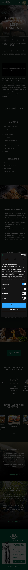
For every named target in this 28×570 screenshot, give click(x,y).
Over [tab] (23, 259)
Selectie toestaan (14, 309)
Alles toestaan (14, 305)
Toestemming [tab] (5, 259)
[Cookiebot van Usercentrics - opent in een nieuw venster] (19, 255)
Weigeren (14, 314)
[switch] (24, 289)
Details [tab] (14, 259)
